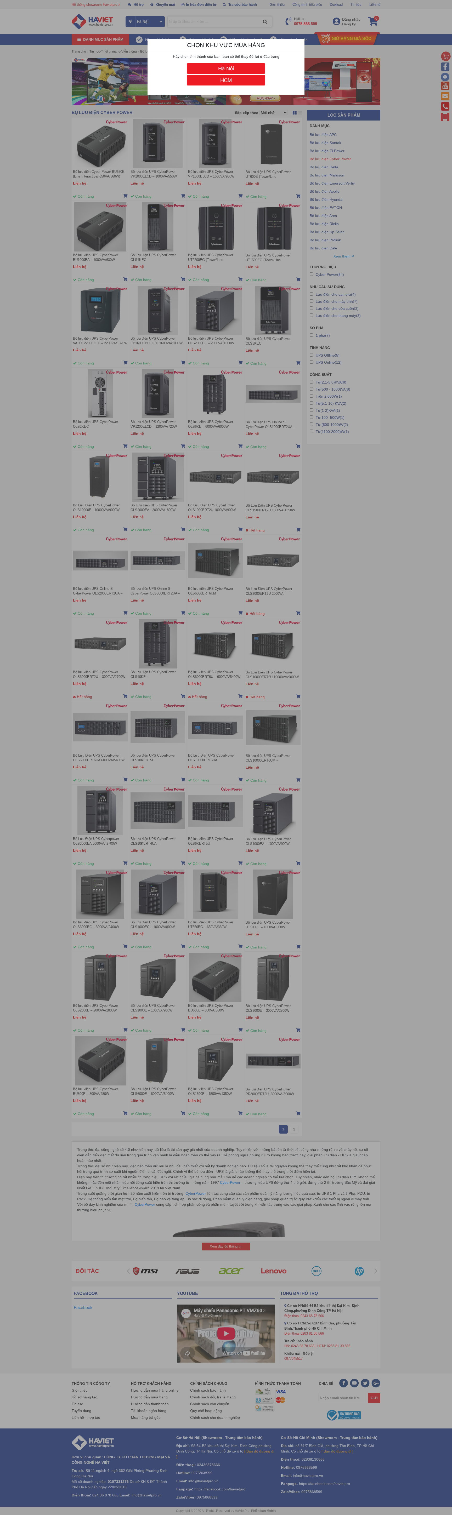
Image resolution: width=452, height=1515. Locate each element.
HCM (226, 80)
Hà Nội (226, 68)
